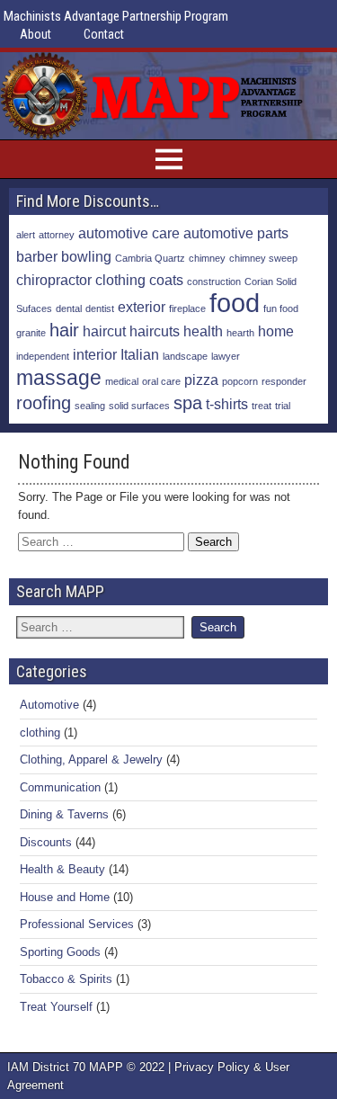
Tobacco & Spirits (66, 979)
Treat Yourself (56, 1007)
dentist (99, 308)
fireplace (187, 308)
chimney (207, 258)
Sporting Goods (60, 952)
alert (25, 234)
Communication (60, 787)
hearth (240, 332)
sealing (90, 405)
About (35, 34)
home (276, 331)
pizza (201, 379)
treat (261, 405)
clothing (120, 280)
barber (37, 256)
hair (64, 330)
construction (214, 281)
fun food (280, 308)
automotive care (129, 233)
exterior (141, 307)
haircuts (154, 331)
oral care (161, 381)
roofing (43, 403)
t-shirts (227, 404)
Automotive (49, 704)
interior (95, 354)
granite (31, 332)
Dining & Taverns (64, 814)
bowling (86, 256)
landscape (185, 356)
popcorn (240, 381)
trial (282, 405)
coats (166, 280)
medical (121, 381)
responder (284, 381)
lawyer (225, 356)
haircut (104, 331)
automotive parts (235, 233)
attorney (57, 234)
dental (69, 308)
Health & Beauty (62, 869)
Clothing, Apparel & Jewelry (91, 759)
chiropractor (54, 280)
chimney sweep (263, 258)
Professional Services (77, 924)
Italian (139, 354)
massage (59, 377)
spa (187, 403)
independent (42, 356)
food (234, 302)
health (203, 331)
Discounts (46, 842)
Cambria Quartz (150, 258)
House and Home (65, 897)
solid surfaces (139, 405)
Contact (104, 34)
